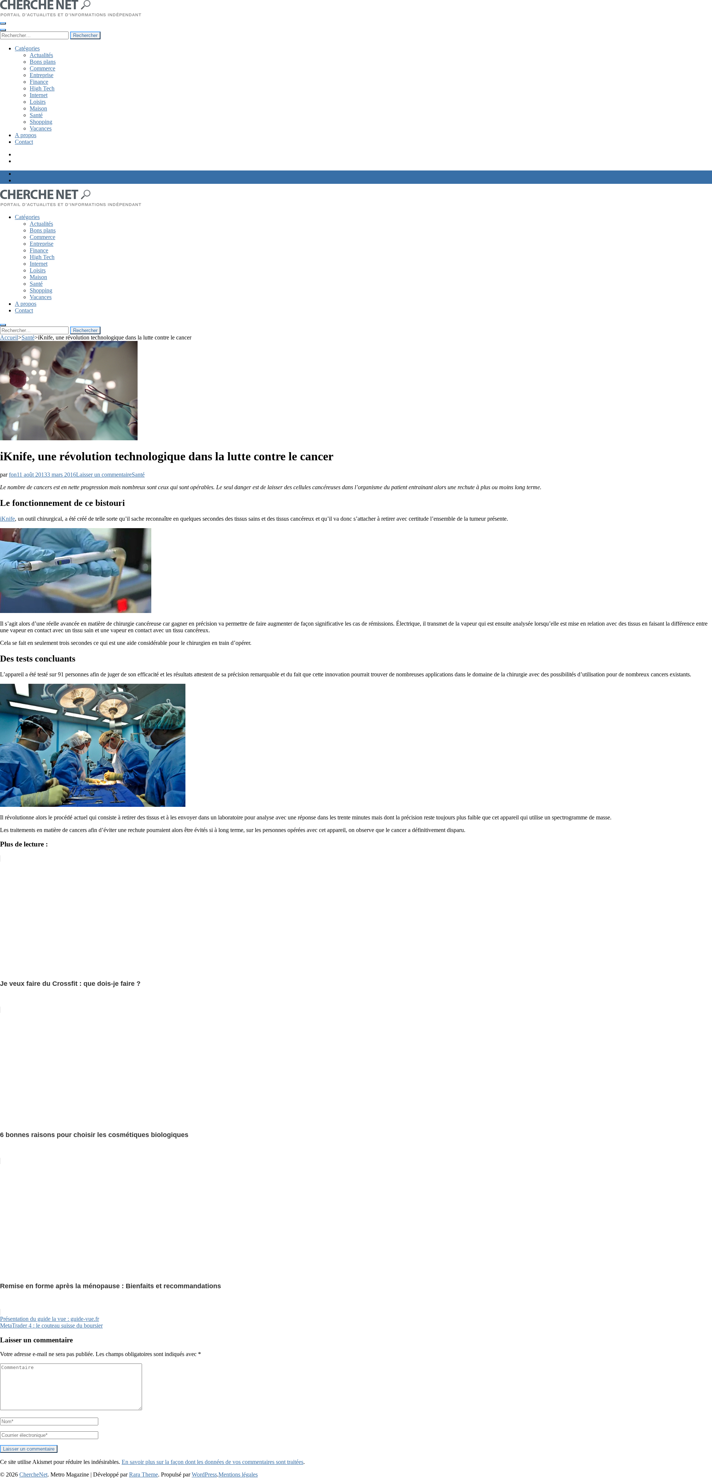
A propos (25, 135)
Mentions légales (238, 1474)
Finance (39, 82)
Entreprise (41, 75)
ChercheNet (33, 1474)
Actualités (41, 55)
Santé (36, 115)
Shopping (41, 122)
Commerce (42, 68)
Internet (38, 95)
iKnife (7, 519)
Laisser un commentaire (104, 474)
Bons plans (43, 62)
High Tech (42, 88)
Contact (24, 142)
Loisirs (38, 102)
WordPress (204, 1474)
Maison (38, 108)
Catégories (27, 48)
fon (13, 474)
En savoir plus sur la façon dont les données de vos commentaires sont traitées (212, 1462)
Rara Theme (143, 1474)
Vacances (41, 128)
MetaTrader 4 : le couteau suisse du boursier (51, 1325)
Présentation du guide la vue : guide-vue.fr (49, 1319)
